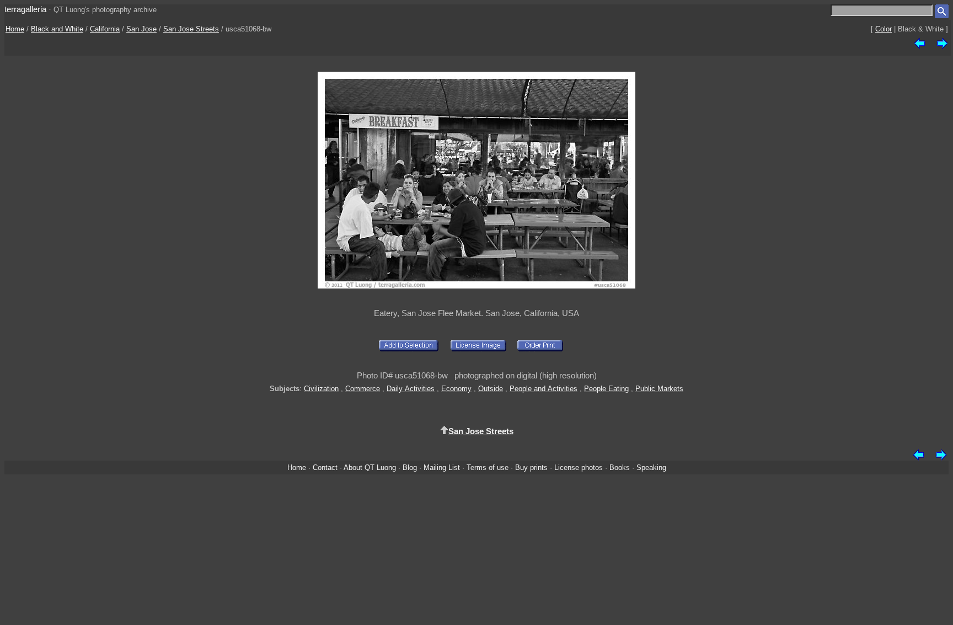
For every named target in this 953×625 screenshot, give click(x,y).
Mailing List (442, 467)
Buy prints (531, 467)
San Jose (141, 29)
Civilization (321, 388)
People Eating (606, 388)
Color (883, 29)
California (105, 29)
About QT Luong (370, 467)
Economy (456, 388)
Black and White (57, 29)
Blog (410, 467)
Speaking (651, 467)
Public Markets (659, 388)
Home (15, 29)
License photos (578, 467)
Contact (325, 467)
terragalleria (25, 9)
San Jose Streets (191, 29)
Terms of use (487, 467)
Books (619, 467)
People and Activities (543, 388)
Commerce (362, 388)
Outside (490, 388)
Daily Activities (411, 388)
